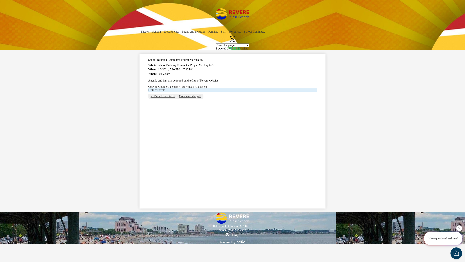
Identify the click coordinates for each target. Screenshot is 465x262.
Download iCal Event (194, 86)
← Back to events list (163, 96)
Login (236, 235)
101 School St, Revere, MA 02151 (232, 226)
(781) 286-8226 (237, 230)
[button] (145, 32)
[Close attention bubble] (459, 228)
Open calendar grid (190, 96)
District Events (156, 90)
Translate (243, 48)
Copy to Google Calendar (163, 86)
